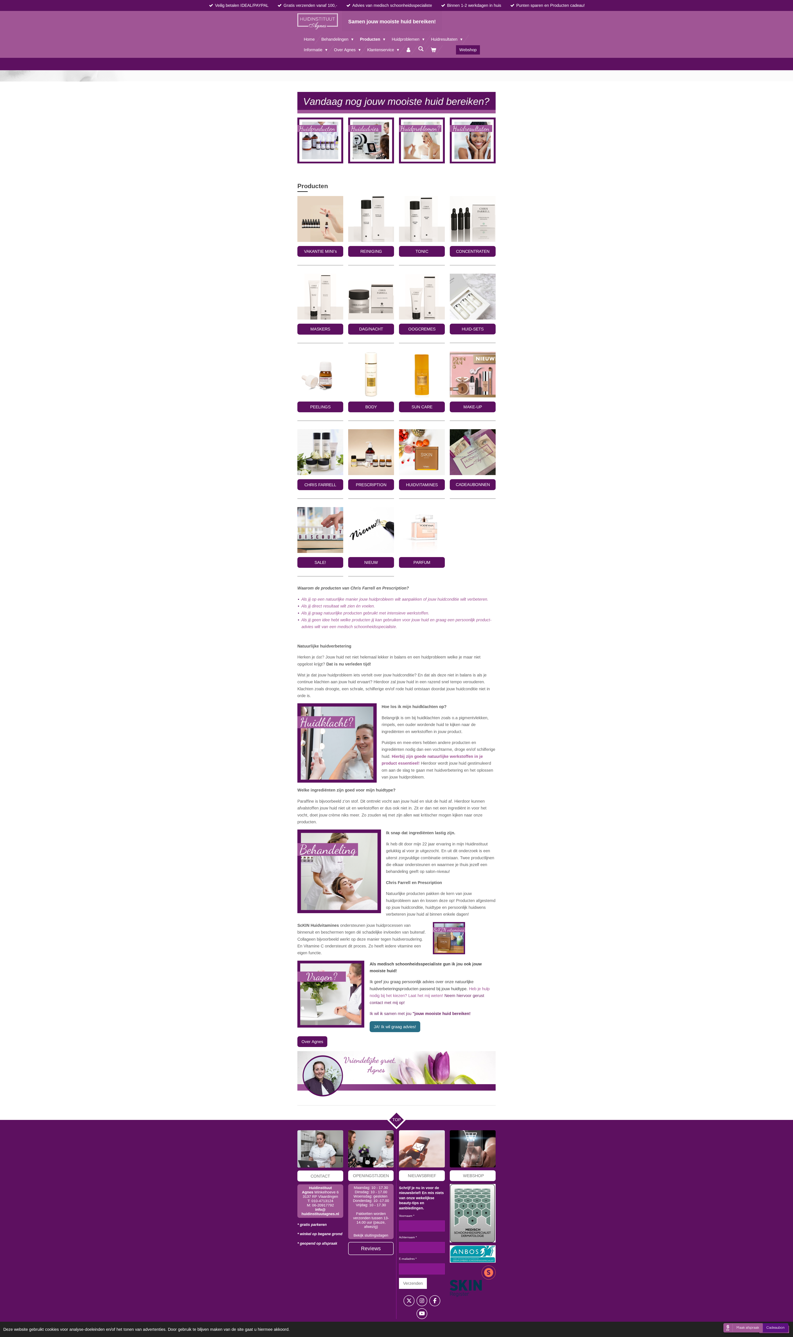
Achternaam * (408, 1237)
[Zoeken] (421, 48)
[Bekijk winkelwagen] (433, 50)
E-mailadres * (408, 1258)
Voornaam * (406, 1215)
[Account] (408, 50)
